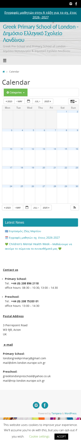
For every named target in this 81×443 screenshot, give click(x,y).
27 (44, 186)
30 (77, 186)
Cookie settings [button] (39, 436)
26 (33, 186)
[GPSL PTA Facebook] (76, 3)
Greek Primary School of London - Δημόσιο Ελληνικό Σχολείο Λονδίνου (40, 33)
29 (66, 186)
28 (55, 186)
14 (55, 148)
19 (33, 167)
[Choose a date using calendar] (29, 101)
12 (33, 148)
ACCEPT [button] (61, 436)
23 (77, 167)
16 (77, 148)
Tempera (57, 413)
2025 (47, 101)
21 (55, 167)
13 (44, 148)
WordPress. (70, 413)
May (20, 101)
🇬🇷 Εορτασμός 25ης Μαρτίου (23, 231)
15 (66, 148)
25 (22, 186)
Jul (37, 101)
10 (11, 148)
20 (44, 167)
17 (11, 167)
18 (22, 167)
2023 (10, 101)
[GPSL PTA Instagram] (71, 3)
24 (11, 186)
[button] (75, 207)
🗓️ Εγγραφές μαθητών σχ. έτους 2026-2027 (32, 237)
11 (22, 148)
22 (66, 167)
